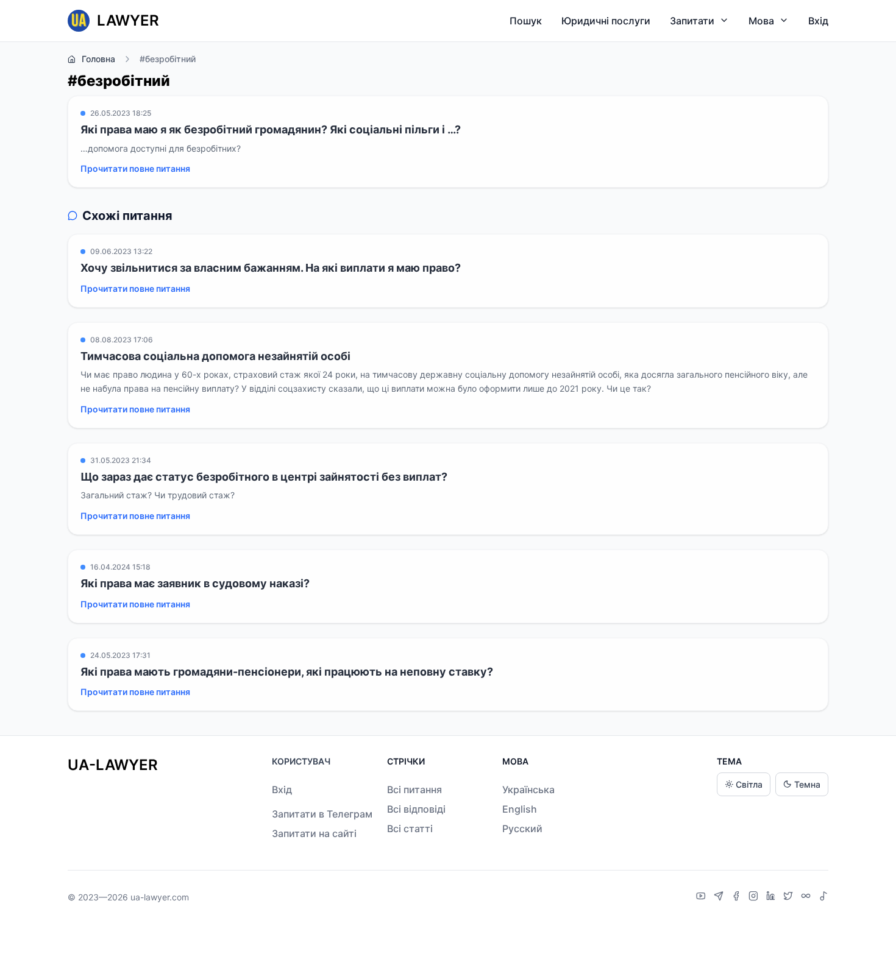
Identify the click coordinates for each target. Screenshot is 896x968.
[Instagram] (754, 897)
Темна (807, 784)
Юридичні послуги (605, 21)
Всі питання (414, 789)
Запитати (692, 21)
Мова (761, 21)
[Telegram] (720, 897)
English (519, 809)
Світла (749, 784)
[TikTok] (823, 897)
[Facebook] (737, 897)
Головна (98, 59)
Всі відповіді (416, 809)
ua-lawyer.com (159, 897)
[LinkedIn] (772, 897)
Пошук (526, 21)
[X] (789, 897)
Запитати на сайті (314, 833)
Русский (522, 828)
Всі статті (410, 828)
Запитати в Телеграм (322, 814)
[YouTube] (702, 897)
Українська (528, 789)
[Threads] (807, 897)
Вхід (818, 21)
